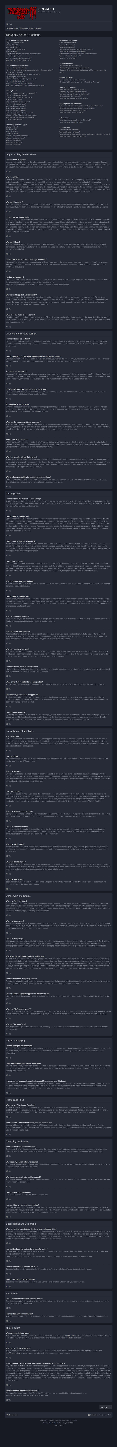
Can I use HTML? (12, 129)
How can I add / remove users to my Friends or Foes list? (79, 82)
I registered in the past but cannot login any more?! (23, 54)
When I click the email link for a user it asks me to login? (25, 85)
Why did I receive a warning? (16, 110)
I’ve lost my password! (14, 56)
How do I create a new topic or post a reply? (21, 93)
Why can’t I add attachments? (16, 108)
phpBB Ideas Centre (14, 1353)
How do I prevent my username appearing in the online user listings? (29, 70)
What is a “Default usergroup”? (70, 56)
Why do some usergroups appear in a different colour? (78, 54)
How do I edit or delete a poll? (16, 104)
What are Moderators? (67, 45)
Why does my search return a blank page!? (74, 94)
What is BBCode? (12, 127)
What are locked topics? (14, 142)
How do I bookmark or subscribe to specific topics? (77, 108)
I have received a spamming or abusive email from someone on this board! (82, 71)
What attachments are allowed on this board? (75, 120)
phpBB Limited (70, 1336)
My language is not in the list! (16, 77)
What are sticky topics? (14, 140)
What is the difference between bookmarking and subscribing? (80, 106)
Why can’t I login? (12, 51)
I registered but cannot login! (16, 49)
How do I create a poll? (14, 99)
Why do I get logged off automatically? (19, 58)
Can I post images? (12, 133)
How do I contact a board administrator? (73, 136)
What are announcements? (15, 138)
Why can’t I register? (13, 47)
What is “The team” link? (67, 58)
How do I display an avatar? (15, 81)
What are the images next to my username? (21, 79)
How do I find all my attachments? (71, 122)
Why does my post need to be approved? (20, 117)
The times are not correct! (15, 72)
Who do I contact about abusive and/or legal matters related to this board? (84, 134)
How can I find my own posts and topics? (73, 98)
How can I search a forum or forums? (72, 89)
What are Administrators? (68, 43)
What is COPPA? (12, 45)
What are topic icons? (13, 144)
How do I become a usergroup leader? (72, 51)
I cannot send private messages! (70, 65)
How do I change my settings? (16, 68)
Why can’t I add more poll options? (18, 102)
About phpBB (66, 1338)
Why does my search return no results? (73, 92)
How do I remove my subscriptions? (71, 112)
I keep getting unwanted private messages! (74, 68)
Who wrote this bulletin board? (69, 130)
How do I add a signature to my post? (19, 97)
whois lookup (61, 1368)
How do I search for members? (70, 96)
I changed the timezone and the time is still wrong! (23, 74)
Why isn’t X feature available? (69, 132)
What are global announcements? (17, 136)
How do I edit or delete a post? (16, 95)
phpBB (37, 412)
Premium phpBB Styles (66, 1423)
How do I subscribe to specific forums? (72, 110)
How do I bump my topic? (15, 119)
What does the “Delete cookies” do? (18, 60)
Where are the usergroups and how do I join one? (76, 49)
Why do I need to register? (15, 43)
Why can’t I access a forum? (16, 106)
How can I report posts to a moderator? (19, 113)
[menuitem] (9, 24)
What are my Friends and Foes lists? (72, 80)
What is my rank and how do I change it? (20, 83)
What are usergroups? (67, 47)
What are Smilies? (12, 131)
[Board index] (21, 12)
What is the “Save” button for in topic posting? (21, 115)
